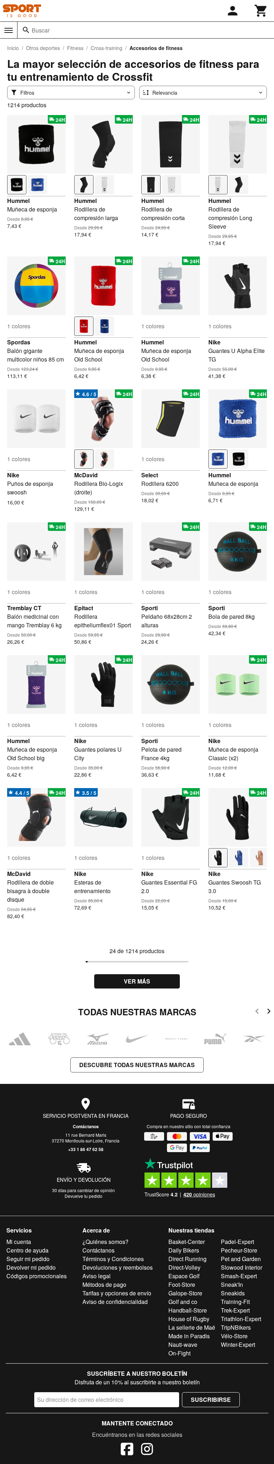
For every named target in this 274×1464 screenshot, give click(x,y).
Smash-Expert (239, 1276)
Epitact (83, 608)
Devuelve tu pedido (83, 1196)
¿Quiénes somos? (105, 1242)
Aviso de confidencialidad (115, 1302)
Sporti (149, 608)
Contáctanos (86, 1126)
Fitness (75, 47)
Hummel (18, 200)
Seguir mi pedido (28, 1259)
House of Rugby (188, 1319)
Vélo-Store (234, 1336)
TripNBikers (236, 1327)
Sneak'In (232, 1284)
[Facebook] (127, 1450)
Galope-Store (185, 1293)
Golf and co (182, 1302)
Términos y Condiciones (113, 1259)
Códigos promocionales (36, 1276)
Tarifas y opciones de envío (116, 1293)
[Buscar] (26, 30)
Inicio (13, 47)
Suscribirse (211, 1399)
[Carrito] (261, 11)
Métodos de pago (104, 1284)
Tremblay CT (24, 608)
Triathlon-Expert (241, 1319)
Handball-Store (187, 1310)
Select (149, 475)
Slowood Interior (241, 1267)
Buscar (41, 30)
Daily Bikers (183, 1250)
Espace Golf (183, 1276)
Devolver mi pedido (31, 1267)
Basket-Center (186, 1242)
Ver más (137, 981)
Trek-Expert (235, 1310)
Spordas (18, 342)
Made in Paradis (189, 1336)
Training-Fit (235, 1302)
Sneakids (233, 1293)
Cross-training (106, 47)
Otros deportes (43, 47)
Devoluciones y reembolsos (117, 1267)
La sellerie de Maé (191, 1327)
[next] (269, 1012)
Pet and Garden (241, 1259)
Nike (214, 342)
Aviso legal (96, 1276)
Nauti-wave (182, 1344)
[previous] (257, 1012)
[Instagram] (147, 1450)
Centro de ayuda (27, 1250)
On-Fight (179, 1353)
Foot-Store (181, 1284)
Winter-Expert (238, 1344)
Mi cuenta (18, 1242)
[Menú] (8, 30)
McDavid (86, 475)
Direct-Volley (184, 1267)
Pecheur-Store (239, 1250)
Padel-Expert (237, 1242)
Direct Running (187, 1259)
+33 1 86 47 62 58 (85, 1149)
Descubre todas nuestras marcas (137, 1065)
